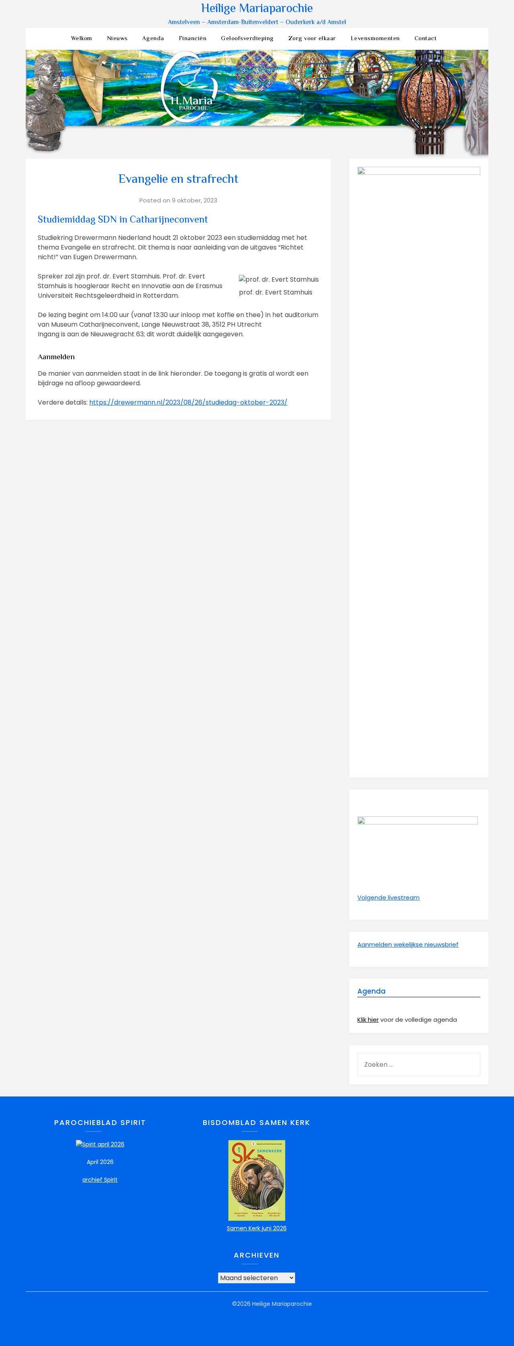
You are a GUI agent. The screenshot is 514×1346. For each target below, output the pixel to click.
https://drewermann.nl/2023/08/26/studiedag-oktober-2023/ (188, 402)
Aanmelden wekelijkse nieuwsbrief (408, 944)
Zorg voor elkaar (312, 38)
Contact (425, 38)
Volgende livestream (388, 897)
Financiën (193, 38)
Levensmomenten (375, 38)
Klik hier (368, 1019)
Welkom (81, 38)
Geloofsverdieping (247, 38)
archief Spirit (100, 1180)
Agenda (153, 38)
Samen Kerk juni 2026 (257, 1228)
